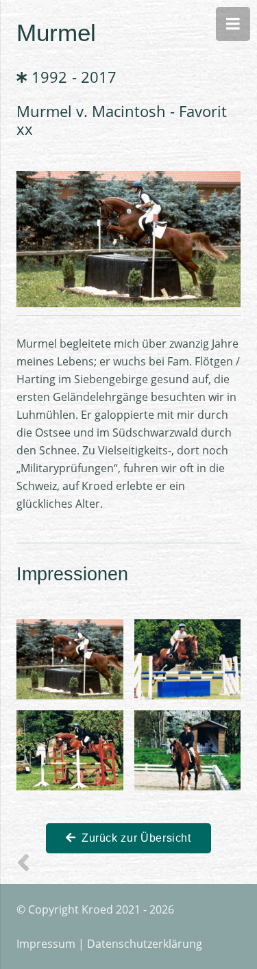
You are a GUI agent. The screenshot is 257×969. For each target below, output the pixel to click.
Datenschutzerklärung (144, 943)
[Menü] (233, 24)
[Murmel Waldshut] (187, 750)
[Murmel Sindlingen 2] (69, 750)
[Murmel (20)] (69, 659)
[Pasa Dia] (27, 862)
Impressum (45, 943)
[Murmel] (128, 180)
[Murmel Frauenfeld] (187, 659)
